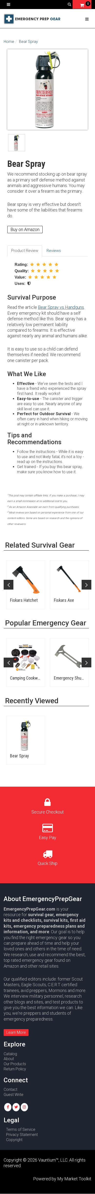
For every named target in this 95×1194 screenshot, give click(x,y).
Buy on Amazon (24, 229)
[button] (7, 1107)
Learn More (16, 1032)
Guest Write (13, 1094)
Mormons (57, 990)
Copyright (14, 1139)
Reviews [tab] (54, 250)
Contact (10, 1089)
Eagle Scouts (33, 984)
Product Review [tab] (24, 250)
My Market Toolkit (74, 1178)
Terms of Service (20, 1129)
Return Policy (15, 1069)
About (9, 1058)
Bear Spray (28, 41)
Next (86, 585)
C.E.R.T (54, 984)
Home (9, 41)
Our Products (15, 1064)
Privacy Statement (22, 1134)
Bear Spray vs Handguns (61, 307)
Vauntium (47, 1160)
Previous (8, 585)
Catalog (10, 1054)
